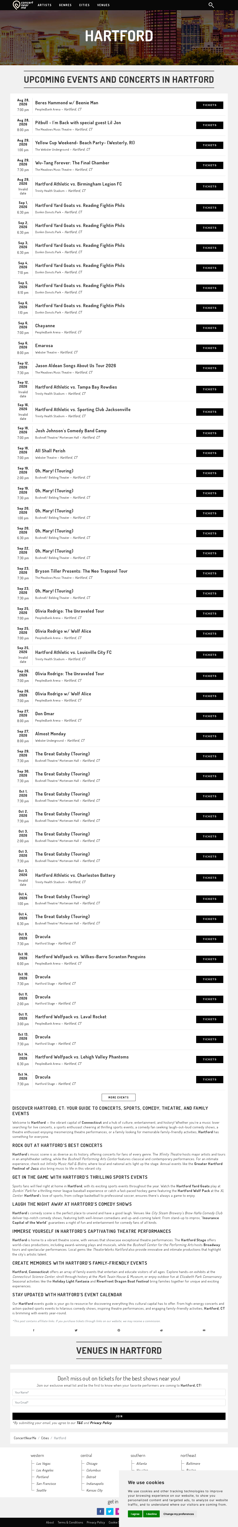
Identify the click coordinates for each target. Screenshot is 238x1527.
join (119, 1416)
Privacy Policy (101, 1423)
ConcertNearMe (25, 1438)
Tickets (210, 105)
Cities (45, 1438)
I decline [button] (151, 1513)
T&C (79, 1423)
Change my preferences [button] (178, 1513)
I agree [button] (135, 1513)
